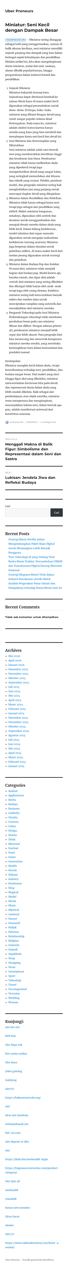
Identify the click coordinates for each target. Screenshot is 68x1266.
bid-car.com (13, 1132)
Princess (13, 931)
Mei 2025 (14, 695)
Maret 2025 (15, 704)
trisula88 (10, 1198)
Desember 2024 (18, 717)
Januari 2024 (16, 766)
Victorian (14, 993)
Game (12, 857)
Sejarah (13, 949)
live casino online (16, 1053)
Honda (12, 870)
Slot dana (11, 1062)
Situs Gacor (12, 1216)
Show (11, 967)
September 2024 (18, 730)
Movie (12, 901)
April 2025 (14, 700)
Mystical (13, 909)
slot (7, 1106)
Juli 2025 (13, 686)
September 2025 (18, 682)
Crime (12, 826)
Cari (7, 506)
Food (11, 852)
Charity (13, 817)
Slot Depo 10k (13, 1044)
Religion (13, 940)
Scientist (13, 945)
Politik (12, 927)
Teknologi (14, 980)
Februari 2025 (17, 708)
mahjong (11, 1080)
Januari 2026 (16, 664)
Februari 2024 (17, 761)
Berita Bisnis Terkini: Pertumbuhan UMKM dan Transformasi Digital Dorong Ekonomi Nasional (35, 566)
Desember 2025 (18, 669)
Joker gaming (13, 1071)
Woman (13, 1002)
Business (13, 808)
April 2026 (15, 660)
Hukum (13, 874)
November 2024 (18, 722)
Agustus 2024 (16, 735)
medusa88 (11, 1190)
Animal (12, 791)
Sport (11, 975)
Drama (12, 835)
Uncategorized (48, 422)
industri (13, 879)
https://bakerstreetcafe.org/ (23, 1097)
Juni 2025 (14, 691)
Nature (12, 918)
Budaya (13, 804)
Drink (11, 839)
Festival (13, 848)
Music (12, 905)
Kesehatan (15, 883)
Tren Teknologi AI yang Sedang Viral (31, 557)
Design (12, 830)
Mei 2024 (14, 748)
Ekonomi (14, 843)
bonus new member (17, 1207)
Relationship (16, 936)
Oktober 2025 (17, 678)
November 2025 (18, 673)
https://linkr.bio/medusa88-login (26, 1159)
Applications (16, 795)
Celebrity (14, 813)
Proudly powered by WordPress (38, 1260)
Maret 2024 (15, 757)
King (11, 887)
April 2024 (14, 752)
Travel (12, 984)
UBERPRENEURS (15, 39)
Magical (13, 892)
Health (12, 865)
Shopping (14, 962)
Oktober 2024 (17, 726)
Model (12, 896)
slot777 (9, 1088)
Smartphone (16, 971)
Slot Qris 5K (12, 1181)
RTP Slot (10, 1036)
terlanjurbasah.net (17, 1124)
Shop (11, 958)
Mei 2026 (14, 656)
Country (13, 821)
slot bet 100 (12, 1027)
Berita (12, 799)
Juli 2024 (13, 739)
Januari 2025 (16, 713)
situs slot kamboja (16, 1115)
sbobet (9, 1225)
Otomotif (14, 923)
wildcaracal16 (16, 422)
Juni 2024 (14, 744)
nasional (13, 914)
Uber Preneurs (19, 11)
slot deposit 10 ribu (17, 1141)
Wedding (14, 997)
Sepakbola (14, 953)
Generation (15, 861)
